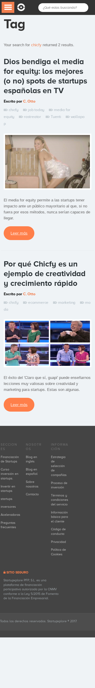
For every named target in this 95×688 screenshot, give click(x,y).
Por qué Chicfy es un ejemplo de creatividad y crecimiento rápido (45, 273)
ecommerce (38, 302)
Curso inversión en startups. (9, 474)
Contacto (32, 494)
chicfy (13, 110)
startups (6, 499)
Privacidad (58, 542)
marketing (66, 302)
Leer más (19, 233)
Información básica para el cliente (59, 517)
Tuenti (56, 117)
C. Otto (29, 101)
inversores (8, 506)
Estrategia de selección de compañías (59, 466)
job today (36, 110)
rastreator (32, 117)
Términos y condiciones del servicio (59, 500)
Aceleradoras (10, 514)
